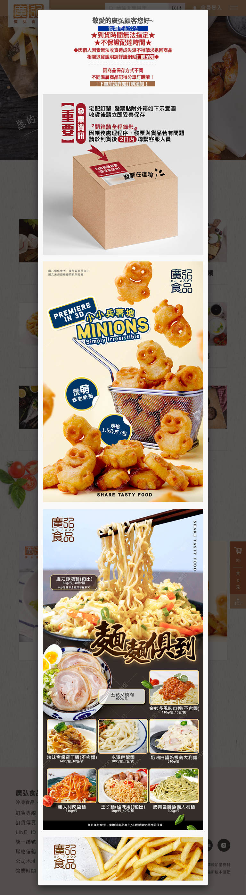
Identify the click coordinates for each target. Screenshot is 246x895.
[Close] (208, 9)
